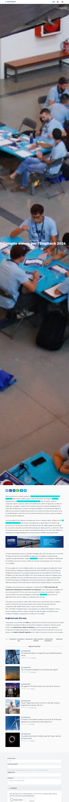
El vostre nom (11, 758)
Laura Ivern (34, 558)
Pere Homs (43, 594)
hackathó (29, 639)
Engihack (55, 499)
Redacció (32, 248)
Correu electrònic (12, 764)
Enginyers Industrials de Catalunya (28, 501)
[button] (6, 490)
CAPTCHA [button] (13, 788)
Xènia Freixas (33, 707)
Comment (10, 778)
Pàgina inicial (11, 772)
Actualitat (34, 240)
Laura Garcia (33, 657)
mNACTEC (60, 639)
